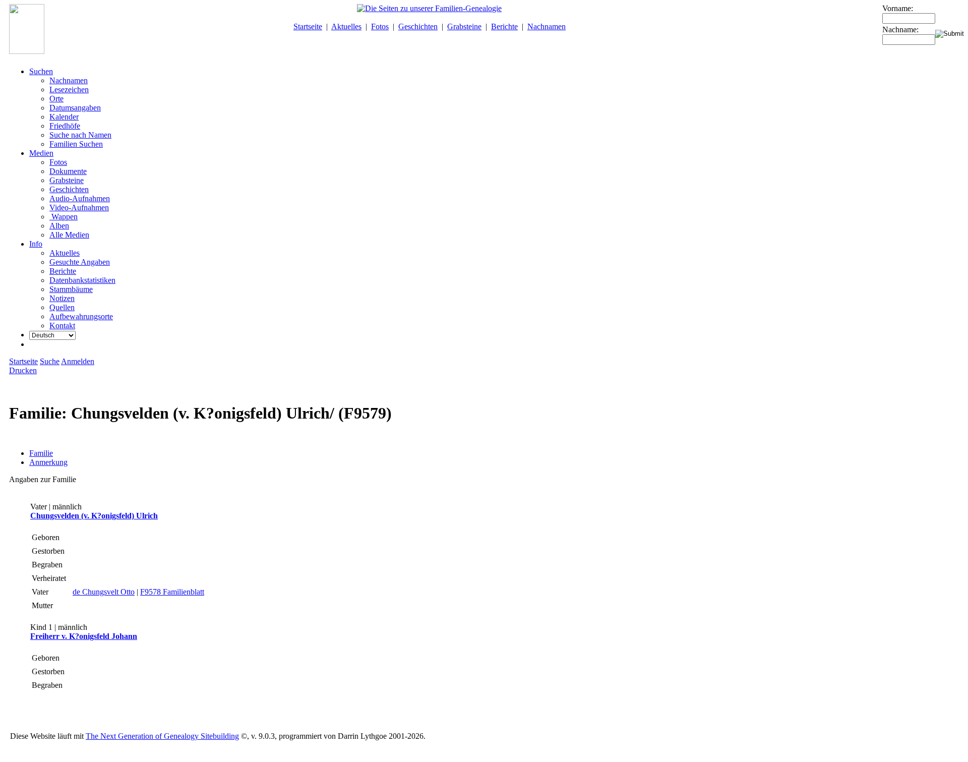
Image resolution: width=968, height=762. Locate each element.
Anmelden (77, 361)
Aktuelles (346, 26)
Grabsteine (464, 26)
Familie (41, 453)
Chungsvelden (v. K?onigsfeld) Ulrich (94, 515)
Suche (49, 361)
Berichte (504, 26)
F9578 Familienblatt (172, 592)
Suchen (41, 71)
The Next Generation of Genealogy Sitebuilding (162, 736)
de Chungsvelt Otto (104, 592)
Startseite (307, 26)
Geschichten (418, 26)
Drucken (23, 370)
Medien (41, 153)
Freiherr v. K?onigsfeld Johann (83, 636)
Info (35, 244)
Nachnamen (546, 26)
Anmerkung (48, 462)
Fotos (380, 26)
